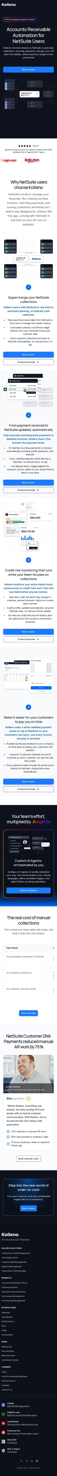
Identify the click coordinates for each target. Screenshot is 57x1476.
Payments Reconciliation (13, 1291)
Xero (4, 1326)
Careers (5, 1385)
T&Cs (4, 1372)
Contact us (7, 1389)
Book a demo (28, 69)
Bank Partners (8, 1355)
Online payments (10, 1287)
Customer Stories (10, 1360)
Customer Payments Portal (14, 1283)
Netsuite (6, 1312)
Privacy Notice (9, 1381)
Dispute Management (12, 1266)
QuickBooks (7, 1317)
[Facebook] (27, 1461)
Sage (4, 1330)
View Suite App (28, 1013)
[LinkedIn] (32, 1461)
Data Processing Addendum (15, 1376)
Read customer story (28, 1158)
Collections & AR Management (16, 1253)
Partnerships (8, 1351)
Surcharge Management (13, 1296)
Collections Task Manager (14, 1271)
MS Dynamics (8, 1321)
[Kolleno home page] (10, 1232)
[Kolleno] (9, 4)
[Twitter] (21, 1461)
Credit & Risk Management (14, 1262)
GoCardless (7, 1334)
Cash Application (10, 1257)
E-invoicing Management (13, 1300)
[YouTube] (37, 1461)
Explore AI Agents (28, 890)
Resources (7, 1346)
